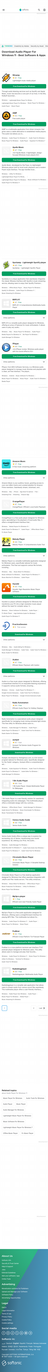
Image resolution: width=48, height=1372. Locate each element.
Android (11, 376)
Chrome (11, 690)
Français (29, 1343)
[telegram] (30, 1333)
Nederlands (23, 1346)
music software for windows (37, 180)
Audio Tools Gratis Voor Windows (33, 848)
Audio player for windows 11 (18, 138)
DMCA (4, 1307)
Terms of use (6, 1314)
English (16, 1343)
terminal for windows (22, 959)
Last (40, 1008)
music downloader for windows (30, 810)
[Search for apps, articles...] (39, 10)
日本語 (10, 1346)
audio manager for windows (11, 337)
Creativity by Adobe (21, 46)
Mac (10, 331)
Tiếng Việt (32, 1349)
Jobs (3, 1269)
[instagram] (8, 1333)
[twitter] (17, 1333)
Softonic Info (6, 1260)
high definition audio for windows (24, 613)
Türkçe (25, 1349)
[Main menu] (3, 10)
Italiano (4, 1346)
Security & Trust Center (10, 1263)
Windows (4, 100)
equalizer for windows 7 (37, 141)
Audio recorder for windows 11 (11, 848)
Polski (30, 1346)
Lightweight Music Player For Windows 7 (21, 100)
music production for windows (11, 886)
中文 (38, 1349)
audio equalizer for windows (18, 768)
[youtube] (26, 1333)
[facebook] (3, 1333)
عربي (3, 1343)
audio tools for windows (37, 138)
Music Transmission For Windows (12, 813)
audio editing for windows (22, 647)
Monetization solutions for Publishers (15, 1288)
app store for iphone (26, 492)
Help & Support (7, 1266)
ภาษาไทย (19, 1349)
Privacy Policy (7, 1317)
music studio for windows (10, 653)
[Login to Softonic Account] (44, 10)
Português (37, 1346)
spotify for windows (8, 290)
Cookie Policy (7, 1320)
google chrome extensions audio (30, 696)
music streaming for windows (11, 293)
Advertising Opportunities (11, 1298)
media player (6, 381)
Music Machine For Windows (11, 577)
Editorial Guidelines (9, 1273)
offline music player (15, 287)
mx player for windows (30, 334)
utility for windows (15, 174)
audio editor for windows (29, 771)
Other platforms (9, 318)
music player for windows (36, 103)
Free (36, 492)
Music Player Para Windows (10, 889)
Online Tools (6, 1279)
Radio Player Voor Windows (17, 994)
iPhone (16, 492)
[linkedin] (21, 1333)
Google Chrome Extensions (10, 693)
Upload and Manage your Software (14, 1292)
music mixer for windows (22, 572)
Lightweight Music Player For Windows (14, 103)
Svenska (11, 1349)
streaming (16, 494)
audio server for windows (10, 810)
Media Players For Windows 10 (11, 334)
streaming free (6, 494)
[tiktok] (12, 1333)
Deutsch (9, 1343)
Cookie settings (7, 1323)
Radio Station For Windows (10, 733)
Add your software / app (11, 1276)
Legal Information (8, 1310)
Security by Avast (37, 46)
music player (15, 106)
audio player (6, 106)
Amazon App (25, 494)
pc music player (7, 532)
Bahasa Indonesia (39, 1343)
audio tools (25, 650)
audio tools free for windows (29, 693)
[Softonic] (24, 10)
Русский (5, 1349)
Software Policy (7, 1295)
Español (22, 1343)
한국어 (16, 1346)
